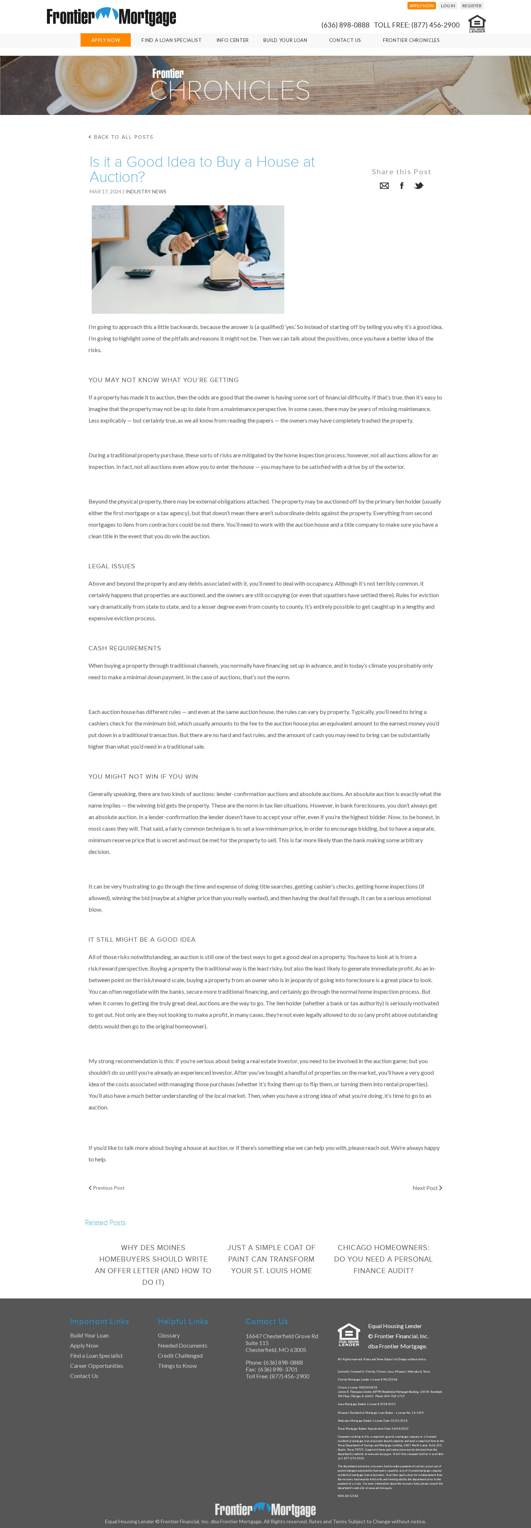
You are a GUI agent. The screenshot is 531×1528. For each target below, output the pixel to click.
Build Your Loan (285, 40)
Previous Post (108, 1188)
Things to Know (177, 1365)
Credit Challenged (180, 1355)
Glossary (169, 1335)
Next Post (426, 1187)
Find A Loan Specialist (172, 40)
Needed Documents (182, 1345)
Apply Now (105, 40)
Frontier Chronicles (411, 40)
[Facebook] (401, 187)
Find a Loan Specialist (96, 1355)
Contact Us (345, 40)
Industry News (146, 191)
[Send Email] (384, 187)
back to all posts (123, 137)
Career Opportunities (96, 1365)
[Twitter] (419, 187)
